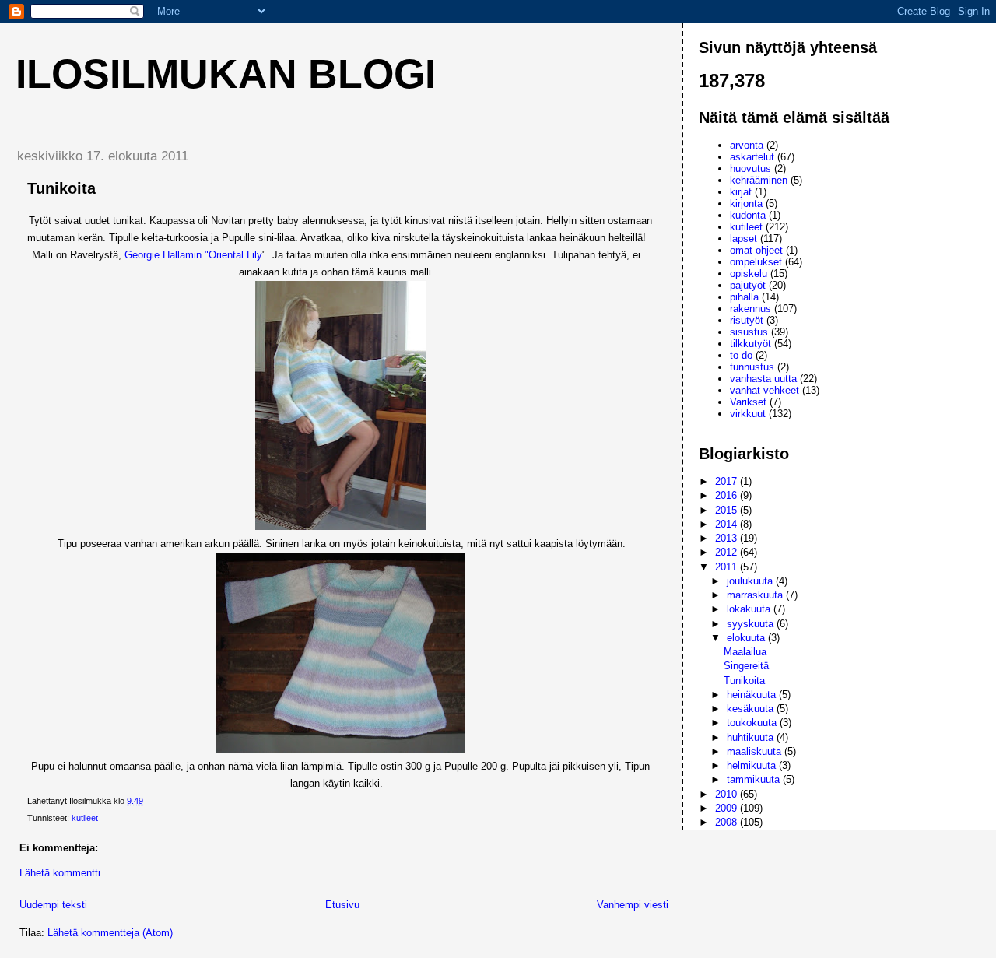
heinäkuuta (753, 694)
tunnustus (752, 367)
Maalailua (745, 652)
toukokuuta (753, 722)
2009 (727, 808)
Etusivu (342, 905)
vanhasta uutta (763, 378)
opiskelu (748, 273)
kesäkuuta (752, 708)
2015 (727, 510)
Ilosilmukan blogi (226, 74)
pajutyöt (748, 285)
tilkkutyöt (750, 343)
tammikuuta (755, 779)
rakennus (750, 308)
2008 (727, 822)
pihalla (744, 297)
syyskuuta (752, 624)
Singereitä (746, 666)
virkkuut (748, 413)
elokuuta (747, 638)
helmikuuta (753, 765)
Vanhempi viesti (632, 905)
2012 (727, 552)
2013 (727, 538)
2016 (727, 495)
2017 (727, 481)
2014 (727, 524)
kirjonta (746, 203)
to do (741, 355)
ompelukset (756, 262)
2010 (727, 794)
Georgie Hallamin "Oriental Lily (193, 255)
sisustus (749, 332)
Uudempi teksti (53, 905)
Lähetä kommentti (59, 873)
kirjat (741, 192)
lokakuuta (750, 609)
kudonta (748, 215)
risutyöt (746, 320)
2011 (727, 567)
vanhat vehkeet (764, 390)
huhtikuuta (752, 737)
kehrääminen (758, 180)
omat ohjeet (756, 250)
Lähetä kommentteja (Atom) (110, 933)
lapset (743, 238)
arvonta (746, 145)
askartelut (752, 157)
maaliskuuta (755, 751)
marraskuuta (756, 595)
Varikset (748, 402)
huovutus (750, 168)
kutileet (85, 818)
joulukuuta (751, 581)
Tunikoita (744, 680)
